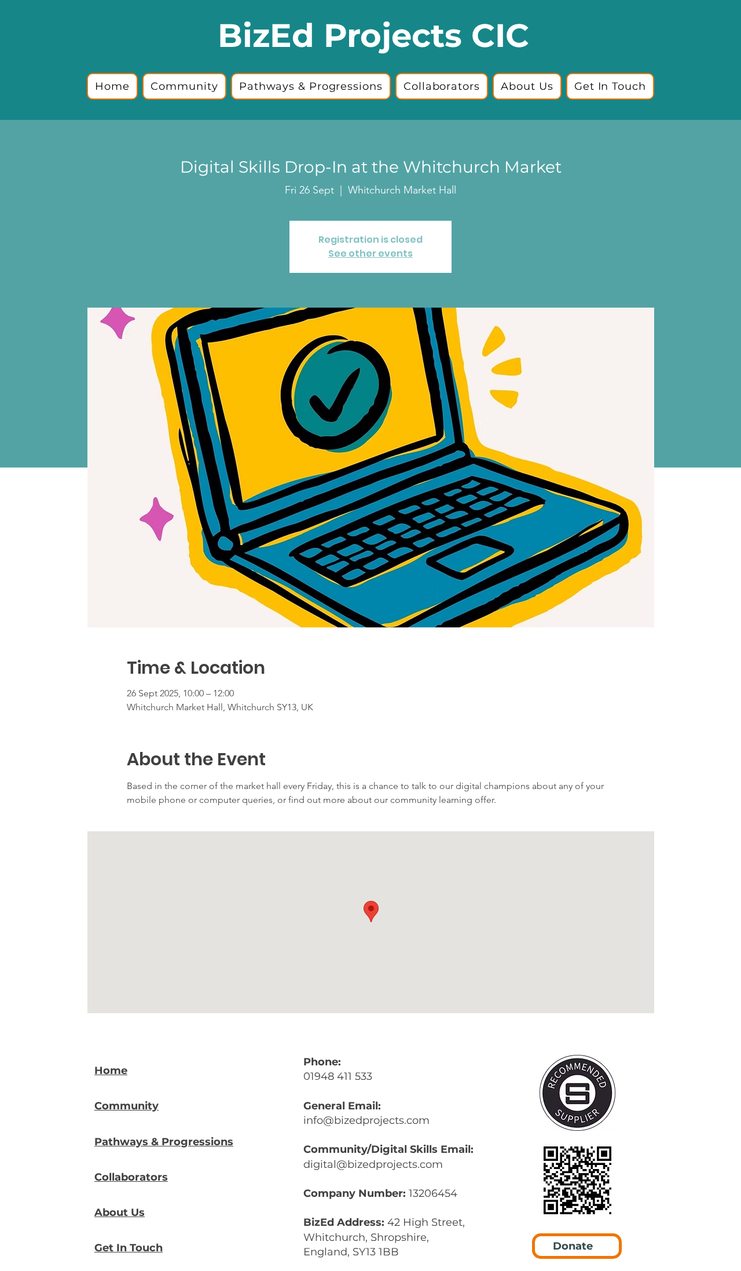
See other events (370, 253)
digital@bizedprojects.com (373, 1164)
